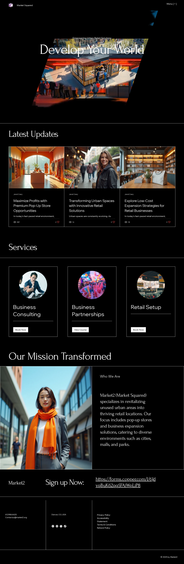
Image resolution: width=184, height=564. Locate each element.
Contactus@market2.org (16, 517)
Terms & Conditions (106, 524)
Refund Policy (103, 527)
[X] (61, 526)
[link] (33, 310)
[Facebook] (52, 526)
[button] (154, 120)
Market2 (16, 483)
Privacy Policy (103, 515)
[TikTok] (65, 526)
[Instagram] (56, 526)
